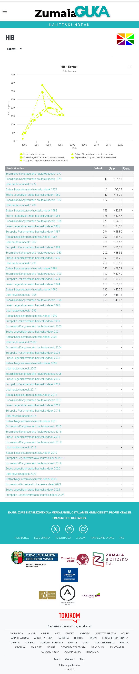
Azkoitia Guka (43, 638)
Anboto (85, 633)
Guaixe (72, 642)
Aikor (32, 633)
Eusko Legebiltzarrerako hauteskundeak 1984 (33, 215)
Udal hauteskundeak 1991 (21, 263)
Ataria (125, 633)
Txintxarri (117, 647)
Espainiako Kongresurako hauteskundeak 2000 (34, 326)
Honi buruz (22, 537)
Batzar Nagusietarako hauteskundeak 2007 (31, 363)
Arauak (80, 537)
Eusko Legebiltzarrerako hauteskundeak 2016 (33, 437)
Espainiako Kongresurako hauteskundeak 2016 (34, 431)
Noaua (51, 647)
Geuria (15, 642)
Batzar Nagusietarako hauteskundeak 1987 (31, 236)
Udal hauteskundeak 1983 (21, 205)
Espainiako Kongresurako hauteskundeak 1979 (34, 179)
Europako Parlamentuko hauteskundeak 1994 (33, 279)
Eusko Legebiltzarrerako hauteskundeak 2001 (33, 331)
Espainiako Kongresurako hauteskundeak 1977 (34, 173)
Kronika (20, 647)
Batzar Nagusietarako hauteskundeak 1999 (31, 315)
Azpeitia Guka (20, 638)
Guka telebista (104, 642)
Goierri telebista (51, 642)
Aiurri (45, 633)
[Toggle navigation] (4, 11)
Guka (86, 642)
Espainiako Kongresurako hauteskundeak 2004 (34, 347)
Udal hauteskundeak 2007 (21, 368)
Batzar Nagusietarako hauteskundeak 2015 (31, 421)
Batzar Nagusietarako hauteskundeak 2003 (31, 337)
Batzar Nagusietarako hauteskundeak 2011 (31, 394)
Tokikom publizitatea (69, 665)
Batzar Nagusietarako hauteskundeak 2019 (31, 452)
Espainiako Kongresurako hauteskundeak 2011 (34, 400)
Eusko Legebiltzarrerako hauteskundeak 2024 (33, 489)
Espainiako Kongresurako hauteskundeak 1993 (34, 273)
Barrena (63, 638)
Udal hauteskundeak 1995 (21, 294)
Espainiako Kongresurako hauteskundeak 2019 (34, 442)
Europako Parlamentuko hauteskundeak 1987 (33, 231)
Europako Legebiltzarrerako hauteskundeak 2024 (35, 494)
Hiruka (124, 642)
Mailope (36, 647)
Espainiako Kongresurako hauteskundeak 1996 (34, 300)
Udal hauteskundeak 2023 (21, 473)
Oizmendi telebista (73, 647)
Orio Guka (97, 647)
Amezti (70, 633)
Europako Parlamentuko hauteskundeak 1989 (33, 247)
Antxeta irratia (105, 633)
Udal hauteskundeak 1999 (21, 310)
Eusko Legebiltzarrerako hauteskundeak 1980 (33, 194)
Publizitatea (63, 537)
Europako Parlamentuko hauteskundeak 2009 (33, 384)
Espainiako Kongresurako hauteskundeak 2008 (34, 373)
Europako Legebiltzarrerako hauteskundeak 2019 (35, 458)
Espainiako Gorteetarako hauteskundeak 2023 (33, 484)
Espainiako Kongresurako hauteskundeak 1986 (34, 221)
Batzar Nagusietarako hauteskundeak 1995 (31, 289)
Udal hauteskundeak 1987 (21, 242)
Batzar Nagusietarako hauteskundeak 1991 (31, 268)
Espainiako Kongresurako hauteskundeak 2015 (34, 426)
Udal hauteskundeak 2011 (21, 389)
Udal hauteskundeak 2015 (21, 416)
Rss (122, 537)
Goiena (29, 642)
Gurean (69, 659)
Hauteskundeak (69, 24)
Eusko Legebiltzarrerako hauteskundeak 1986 (33, 226)
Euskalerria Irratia (115, 638)
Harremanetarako (102, 537)
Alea (57, 633)
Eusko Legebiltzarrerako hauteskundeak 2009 (33, 379)
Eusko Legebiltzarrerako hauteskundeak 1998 (33, 305)
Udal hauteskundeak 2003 (21, 342)
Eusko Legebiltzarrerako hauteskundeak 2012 (33, 405)
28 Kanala (92, 652)
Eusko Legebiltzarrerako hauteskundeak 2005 (33, 358)
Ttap (82, 659)
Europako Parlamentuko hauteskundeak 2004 (33, 352)
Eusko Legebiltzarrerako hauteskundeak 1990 (33, 258)
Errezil (13, 49)
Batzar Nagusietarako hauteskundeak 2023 (31, 479)
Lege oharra (42, 537)
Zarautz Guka (50, 652)
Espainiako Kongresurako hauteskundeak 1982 (34, 200)
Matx (57, 659)
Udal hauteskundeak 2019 (21, 447)
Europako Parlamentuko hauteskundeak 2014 (33, 410)
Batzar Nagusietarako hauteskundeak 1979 (31, 189)
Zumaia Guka (72, 652)
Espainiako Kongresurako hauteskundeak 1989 (34, 252)
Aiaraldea (16, 633)
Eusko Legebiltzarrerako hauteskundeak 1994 (33, 284)
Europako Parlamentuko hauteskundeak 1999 (33, 321)
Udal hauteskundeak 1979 (21, 184)
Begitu (78, 638)
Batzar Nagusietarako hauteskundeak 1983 (31, 210)
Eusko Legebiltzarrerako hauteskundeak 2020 (33, 468)
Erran (92, 638)
